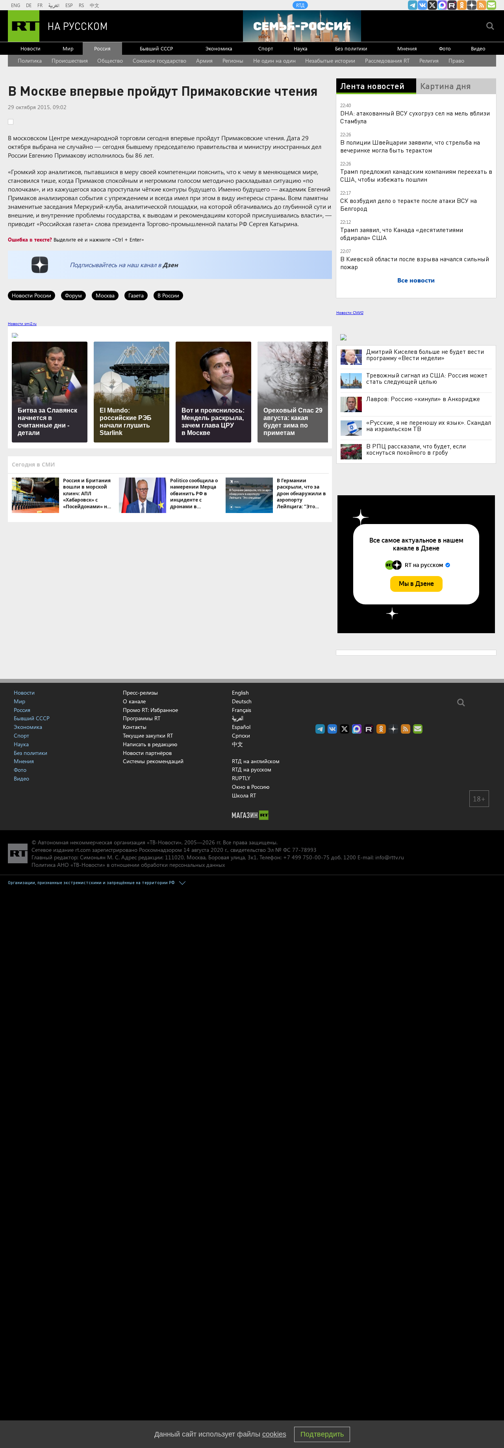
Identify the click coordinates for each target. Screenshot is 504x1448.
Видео (478, 48)
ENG (15, 5)
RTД (300, 5)
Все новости (416, 280)
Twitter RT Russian (432, 5)
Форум (73, 295)
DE (29, 5)
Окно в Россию (250, 786)
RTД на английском (256, 761)
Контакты (134, 727)
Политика (30, 60)
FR (40, 5)
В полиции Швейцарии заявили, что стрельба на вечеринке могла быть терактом (410, 146)
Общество (110, 60)
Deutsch (242, 701)
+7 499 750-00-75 (306, 857)
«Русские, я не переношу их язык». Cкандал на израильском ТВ (428, 425)
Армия (204, 60)
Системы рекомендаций (153, 761)
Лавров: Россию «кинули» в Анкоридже (423, 399)
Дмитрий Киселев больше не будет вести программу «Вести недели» (425, 354)
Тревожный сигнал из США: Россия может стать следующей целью (426, 378)
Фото (445, 48)
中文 (94, 5)
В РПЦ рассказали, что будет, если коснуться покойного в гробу (416, 449)
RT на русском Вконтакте (422, 5)
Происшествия (70, 60)
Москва (105, 295)
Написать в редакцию (150, 744)
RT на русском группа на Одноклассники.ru (462, 5)
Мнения (407, 48)
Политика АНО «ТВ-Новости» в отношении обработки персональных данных (128, 864)
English (240, 693)
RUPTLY (241, 778)
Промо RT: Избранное (150, 710)
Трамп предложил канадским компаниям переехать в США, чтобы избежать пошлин (416, 175)
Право (456, 60)
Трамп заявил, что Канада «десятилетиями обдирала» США (401, 233)
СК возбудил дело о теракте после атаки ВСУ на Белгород (408, 204)
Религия (429, 60)
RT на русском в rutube (452, 5)
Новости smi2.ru (22, 323)
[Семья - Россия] (302, 26)
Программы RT (141, 718)
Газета (136, 295)
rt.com (83, 849)
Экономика (219, 48)
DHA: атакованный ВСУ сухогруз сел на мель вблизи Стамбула (415, 117)
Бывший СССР (156, 48)
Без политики (351, 48)
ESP (69, 5)
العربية (53, 5)
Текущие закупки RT (148, 735)
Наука (301, 48)
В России (168, 295)
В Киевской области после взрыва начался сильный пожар (414, 263)
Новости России (31, 295)
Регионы (232, 60)
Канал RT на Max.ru (442, 5)
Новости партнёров (147, 753)
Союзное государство (159, 60)
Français (241, 710)
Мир (68, 48)
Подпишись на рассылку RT (491, 5)
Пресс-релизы (140, 692)
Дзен (170, 264)
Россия (102, 48)
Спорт (265, 48)
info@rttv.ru (389, 857)
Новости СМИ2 (349, 312)
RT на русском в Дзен (471, 5)
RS (81, 5)
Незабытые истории (330, 60)
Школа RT (244, 795)
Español (241, 727)
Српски (241, 736)
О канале (134, 701)
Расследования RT (387, 60)
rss (481, 5)
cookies (274, 1434)
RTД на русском (251, 769)
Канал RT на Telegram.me (412, 5)
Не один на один (274, 60)
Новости (30, 48)
